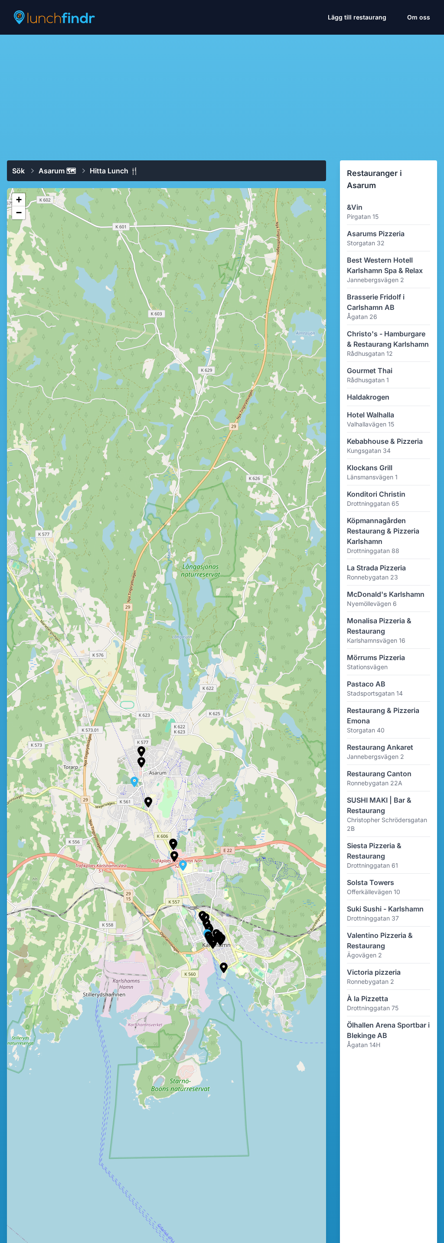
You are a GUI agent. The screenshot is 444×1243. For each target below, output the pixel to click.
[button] (224, 968)
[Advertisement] (222, 94)
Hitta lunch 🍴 (114, 170)
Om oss (418, 17)
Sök (18, 170)
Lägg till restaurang (357, 17)
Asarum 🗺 (57, 170)
